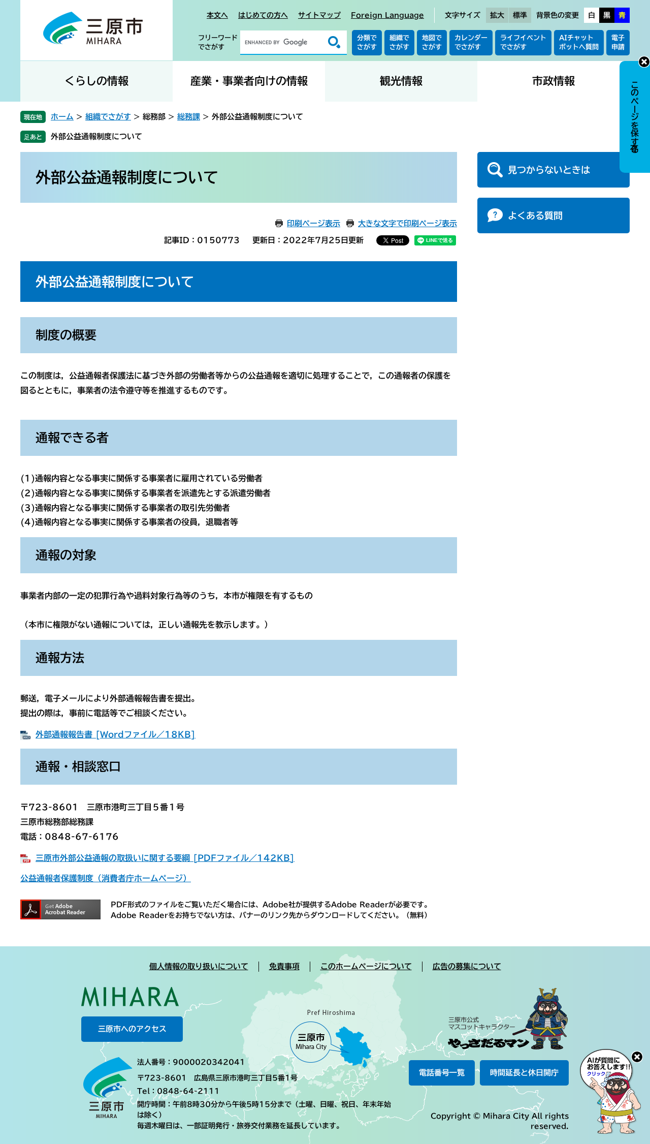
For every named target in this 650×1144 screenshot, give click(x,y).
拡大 (497, 15)
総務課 (188, 116)
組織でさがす (399, 42)
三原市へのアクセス (132, 1029)
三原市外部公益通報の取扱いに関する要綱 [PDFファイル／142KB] (165, 858)
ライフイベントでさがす (523, 42)
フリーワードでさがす (218, 42)
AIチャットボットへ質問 (579, 42)
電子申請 (618, 42)
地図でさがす (432, 42)
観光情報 (401, 81)
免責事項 (284, 966)
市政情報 (553, 81)
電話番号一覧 (442, 1072)
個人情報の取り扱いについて (198, 966)
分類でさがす (367, 42)
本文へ (217, 15)
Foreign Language (387, 15)
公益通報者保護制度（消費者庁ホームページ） (105, 878)
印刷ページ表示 (313, 223)
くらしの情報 (96, 81)
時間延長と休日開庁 (524, 1072)
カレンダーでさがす (471, 42)
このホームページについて (366, 966)
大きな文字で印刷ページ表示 (407, 223)
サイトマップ (319, 15)
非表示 (644, 62)
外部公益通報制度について (96, 136)
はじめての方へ (263, 15)
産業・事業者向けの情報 (249, 81)
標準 (520, 15)
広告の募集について (467, 966)
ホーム (62, 116)
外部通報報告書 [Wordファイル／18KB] (116, 734)
